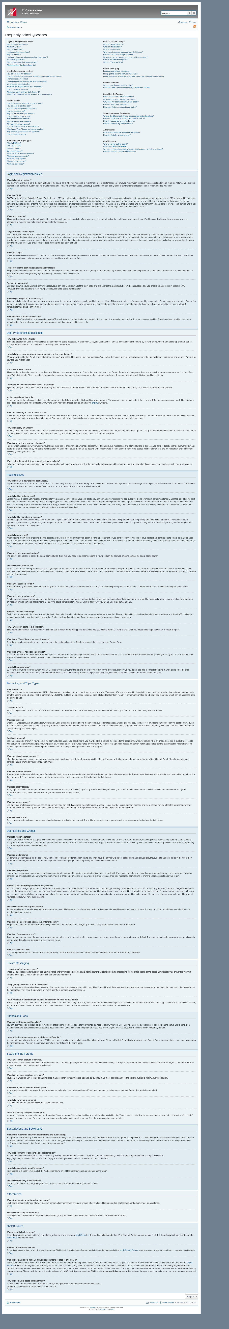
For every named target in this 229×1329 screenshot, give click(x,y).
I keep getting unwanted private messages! (120, 74)
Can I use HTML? (14, 146)
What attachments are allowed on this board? (121, 132)
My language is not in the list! (18, 84)
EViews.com (32, 10)
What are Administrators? (113, 44)
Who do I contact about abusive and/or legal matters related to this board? (133, 149)
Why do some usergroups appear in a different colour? (125, 57)
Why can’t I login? (14, 55)
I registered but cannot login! (18, 52)
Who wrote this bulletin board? (115, 144)
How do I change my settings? (19, 74)
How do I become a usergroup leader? (118, 55)
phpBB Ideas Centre (129, 1250)
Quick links (14, 22)
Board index (15, 1302)
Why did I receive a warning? (18, 124)
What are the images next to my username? (24, 87)
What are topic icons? (15, 164)
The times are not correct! (17, 79)
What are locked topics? (16, 161)
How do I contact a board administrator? (119, 152)
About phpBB (13, 1238)
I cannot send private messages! (116, 71)
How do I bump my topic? (17, 134)
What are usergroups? (112, 49)
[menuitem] (193, 27)
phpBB (95, 403)
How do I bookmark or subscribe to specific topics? (124, 118)
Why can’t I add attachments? (19, 121)
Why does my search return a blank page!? (120, 102)
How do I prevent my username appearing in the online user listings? (34, 76)
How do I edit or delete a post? (19, 106)
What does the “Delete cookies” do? (21, 65)
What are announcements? (18, 156)
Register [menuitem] (184, 22)
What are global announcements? (20, 153)
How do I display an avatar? (18, 89)
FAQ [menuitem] (25, 22)
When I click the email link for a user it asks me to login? (29, 94)
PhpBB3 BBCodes (107, 1309)
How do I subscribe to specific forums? (119, 121)
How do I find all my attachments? (117, 135)
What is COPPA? (13, 47)
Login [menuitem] (194, 22)
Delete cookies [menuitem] (168, 1302)
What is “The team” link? (113, 62)
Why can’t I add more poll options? (21, 114)
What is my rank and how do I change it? (23, 92)
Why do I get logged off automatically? (22, 62)
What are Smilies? (14, 148)
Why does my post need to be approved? (23, 132)
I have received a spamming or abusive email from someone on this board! (133, 76)
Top (11, 188)
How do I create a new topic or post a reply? (25, 103)
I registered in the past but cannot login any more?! (27, 57)
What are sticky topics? (16, 159)
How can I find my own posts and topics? (120, 107)
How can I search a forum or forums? (118, 97)
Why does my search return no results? (119, 99)
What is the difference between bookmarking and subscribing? (128, 116)
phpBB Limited (82, 1235)
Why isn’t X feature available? (115, 146)
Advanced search (194, 13)
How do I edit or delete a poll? (19, 116)
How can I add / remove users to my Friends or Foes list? (126, 88)
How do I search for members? (116, 104)
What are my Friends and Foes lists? (118, 85)
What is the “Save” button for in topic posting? (25, 129)
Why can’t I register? (15, 49)
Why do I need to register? (17, 44)
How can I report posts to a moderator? (23, 126)
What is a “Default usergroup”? (115, 60)
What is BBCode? (14, 143)
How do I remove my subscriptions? (118, 124)
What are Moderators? (112, 47)
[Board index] (14, 11)
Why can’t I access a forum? (18, 119)
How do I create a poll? (16, 111)
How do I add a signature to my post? (22, 109)
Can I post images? (14, 151)
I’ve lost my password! (16, 60)
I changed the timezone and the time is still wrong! (27, 82)
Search (189, 13)
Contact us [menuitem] (153, 1302)
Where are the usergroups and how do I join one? (123, 52)
